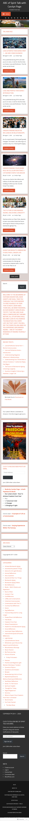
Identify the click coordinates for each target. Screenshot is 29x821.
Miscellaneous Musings (12, 647)
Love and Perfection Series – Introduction (14, 91)
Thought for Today (10, 688)
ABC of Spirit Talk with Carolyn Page (14, 4)
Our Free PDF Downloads (14, 791)
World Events (9, 700)
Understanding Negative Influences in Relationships (14, 131)
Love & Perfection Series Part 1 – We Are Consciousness (14, 52)
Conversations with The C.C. (13, 603)
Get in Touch (14, 800)
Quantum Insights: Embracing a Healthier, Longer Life (14, 251)
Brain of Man (9, 592)
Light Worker (9, 638)
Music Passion (9, 650)
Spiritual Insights (10, 686)
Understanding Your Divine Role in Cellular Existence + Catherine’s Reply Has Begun (14, 170)
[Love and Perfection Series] (26, 18)
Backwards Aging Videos (12, 582)
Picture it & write (10, 654)
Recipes (7, 672)
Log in (7, 770)
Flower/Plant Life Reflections (13, 617)
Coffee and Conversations (12, 599)
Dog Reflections (9, 610)
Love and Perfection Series (15, 812)
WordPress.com (9, 777)
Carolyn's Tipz (9, 594)
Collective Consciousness (12, 601)
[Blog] (5, 18)
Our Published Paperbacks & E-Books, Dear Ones (14, 796)
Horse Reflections (10, 629)
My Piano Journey (10, 652)
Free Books (8, 620)
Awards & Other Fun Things (13, 578)
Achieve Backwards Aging (12, 566)
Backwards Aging (10, 580)
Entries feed (8, 772)
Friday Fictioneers (11, 657)
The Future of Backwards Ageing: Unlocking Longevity (14, 211)
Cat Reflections (9, 596)
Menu (7, 14)
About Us (14, 788)
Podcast (7, 660)
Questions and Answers (12, 670)
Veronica (7, 693)
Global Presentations (11, 624)
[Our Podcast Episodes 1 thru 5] (20, 18)
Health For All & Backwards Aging (15, 626)
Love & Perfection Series (12, 640)
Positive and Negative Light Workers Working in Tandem (14, 808)
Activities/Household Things (13, 568)
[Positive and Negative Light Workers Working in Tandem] (23, 18)
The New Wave (10, 705)
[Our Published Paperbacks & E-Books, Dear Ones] (14, 18)
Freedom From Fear (11, 622)
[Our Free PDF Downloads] (11, 18)
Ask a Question (9, 575)
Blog (14, 784)
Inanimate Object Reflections (13, 631)
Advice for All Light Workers (13, 571)
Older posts (14, 276)
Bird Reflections (9, 585)
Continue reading (8, 71)
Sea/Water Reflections (11, 681)
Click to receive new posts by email (14, 467)
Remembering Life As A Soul (13, 674)
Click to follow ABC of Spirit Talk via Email (14, 722)
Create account (9, 767)
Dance (7, 608)
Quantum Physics (10, 667)
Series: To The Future (11, 683)
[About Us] (8, 18)
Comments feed (9, 774)
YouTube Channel (10, 702)
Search (5, 283)
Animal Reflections (10, 573)
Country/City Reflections (12, 606)
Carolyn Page (18, 55)
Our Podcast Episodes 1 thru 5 (14, 804)
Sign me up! (7, 477)
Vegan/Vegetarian (10, 690)
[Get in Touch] (17, 18)
